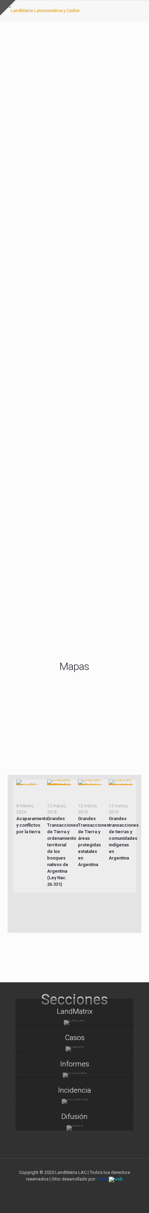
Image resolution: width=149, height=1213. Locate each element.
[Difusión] (74, 1128)
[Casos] (74, 1049)
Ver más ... (74, 913)
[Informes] (74, 1075)
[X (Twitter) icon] (67, 1189)
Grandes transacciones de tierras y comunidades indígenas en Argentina (124, 838)
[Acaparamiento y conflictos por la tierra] (28, 782)
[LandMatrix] (74, 1023)
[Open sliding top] (8, 8)
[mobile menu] (140, 10)
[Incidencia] (74, 1101)
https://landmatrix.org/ (29, 311)
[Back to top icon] (135, 1199)
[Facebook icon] (60, 1189)
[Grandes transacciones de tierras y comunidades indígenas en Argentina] (121, 782)
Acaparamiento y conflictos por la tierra (32, 825)
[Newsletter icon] (89, 1189)
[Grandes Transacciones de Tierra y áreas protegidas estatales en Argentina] (90, 782)
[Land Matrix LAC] (42, 10)
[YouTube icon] (74, 1189)
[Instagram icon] (82, 1189)
